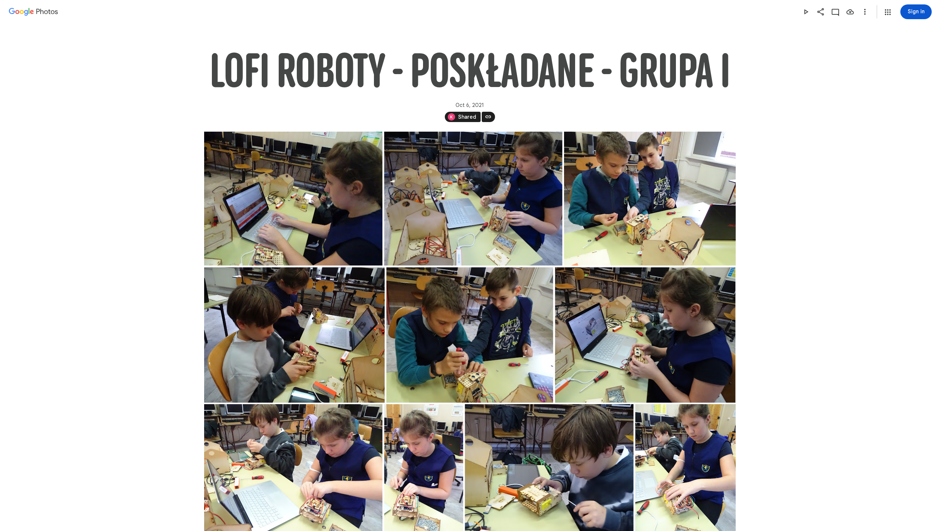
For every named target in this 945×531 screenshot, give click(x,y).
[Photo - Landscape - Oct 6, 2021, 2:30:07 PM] (469, 335)
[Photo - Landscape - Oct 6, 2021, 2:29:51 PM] (650, 199)
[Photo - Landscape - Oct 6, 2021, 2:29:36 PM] (473, 199)
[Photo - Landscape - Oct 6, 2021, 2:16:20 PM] (293, 199)
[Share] (820, 11)
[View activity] (835, 11)
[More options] (865, 11)
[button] (887, 12)
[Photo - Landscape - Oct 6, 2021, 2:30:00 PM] (294, 335)
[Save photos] (850, 11)
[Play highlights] (806, 12)
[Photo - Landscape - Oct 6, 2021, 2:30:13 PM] (645, 335)
